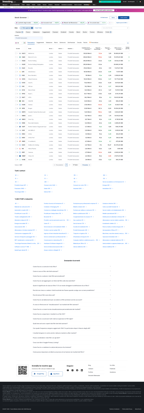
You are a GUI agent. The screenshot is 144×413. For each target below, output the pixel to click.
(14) (80, 233)
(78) (79, 185)
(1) (15, 178)
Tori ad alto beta (94, 22)
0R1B (23, 108)
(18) (52, 230)
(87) (20, 185)
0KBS (23, 123)
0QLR (23, 68)
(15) (74, 175)
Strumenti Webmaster (94, 375)
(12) (21, 213)
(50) (80, 213)
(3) (45, 175)
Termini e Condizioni (114, 409)
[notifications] (137, 1)
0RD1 (23, 152)
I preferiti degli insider (24, 22)
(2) (16, 175)
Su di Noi (112, 365)
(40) (21, 210)
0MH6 (23, 115)
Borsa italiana (7, 7)
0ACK (23, 145)
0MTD (23, 112)
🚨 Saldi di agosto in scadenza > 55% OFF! (110, 1)
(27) (110, 230)
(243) (49, 185)
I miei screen (123, 17)
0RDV (23, 137)
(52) (55, 236)
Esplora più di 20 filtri (121, 22)
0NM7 (23, 156)
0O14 (23, 90)
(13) (104, 178)
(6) (16, 203)
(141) (47, 188)
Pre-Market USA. (17, 7)
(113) (116, 233)
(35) (113, 210)
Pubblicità (112, 368)
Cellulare (90, 368)
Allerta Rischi (138, 409)
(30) (110, 213)
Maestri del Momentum (70, 22)
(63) (104, 175)
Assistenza (113, 372)
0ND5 (23, 141)
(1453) (19, 188)
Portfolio (90, 372)
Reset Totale (38, 28)
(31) (21, 220)
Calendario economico (67, 4)
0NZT (23, 97)
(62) (47, 192)
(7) (82, 216)
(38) (20, 226)
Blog (89, 365)
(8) (74, 178)
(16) (115, 220)
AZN (23, 71)
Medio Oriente (37, 7)
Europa (31, 7)
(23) (79, 206)
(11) (21, 223)
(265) (77, 188)
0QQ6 (23, 60)
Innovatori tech (47, 22)
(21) (78, 220)
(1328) (54, 226)
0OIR (23, 130)
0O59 (23, 82)
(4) (110, 206)
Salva (113, 17)
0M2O (23, 119)
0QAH (23, 57)
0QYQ (23, 79)
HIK (23, 148)
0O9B (23, 159)
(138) (22, 246)
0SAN (23, 104)
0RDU (23, 134)
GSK (23, 86)
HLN (23, 101)
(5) (21, 250)
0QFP (23, 126)
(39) (109, 203)
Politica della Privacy (127, 409)
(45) (80, 230)
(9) (16, 182)
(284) (19, 192)
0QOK (23, 64)
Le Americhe (25, 7)
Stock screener (78, 4)
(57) (25, 230)
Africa (50, 7)
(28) (45, 182)
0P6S (23, 93)
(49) (106, 185)
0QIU (23, 75)
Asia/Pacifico (45, 7)
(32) (107, 188)
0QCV (23, 53)
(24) (110, 236)
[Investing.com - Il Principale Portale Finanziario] (9, 1)
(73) (78, 223)
